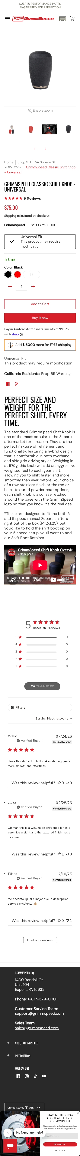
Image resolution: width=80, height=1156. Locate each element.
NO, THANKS (60, 1150)
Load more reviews (40, 940)
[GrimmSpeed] (33, 19)
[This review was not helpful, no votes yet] (67, 783)
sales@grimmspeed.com (37, 1028)
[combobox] (54, 719)
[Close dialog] (78, 1113)
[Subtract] (10, 286)
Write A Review (42, 686)
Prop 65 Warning (37, 373)
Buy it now (40, 318)
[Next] (45, 148)
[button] (62, 18)
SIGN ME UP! (60, 1144)
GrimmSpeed (14, 225)
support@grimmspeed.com (39, 1013)
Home (8, 162)
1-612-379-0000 (43, 999)
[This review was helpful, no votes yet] (59, 783)
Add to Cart (40, 304)
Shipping (10, 216)
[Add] (33, 286)
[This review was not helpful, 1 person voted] (67, 920)
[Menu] (7, 19)
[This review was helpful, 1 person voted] (59, 854)
